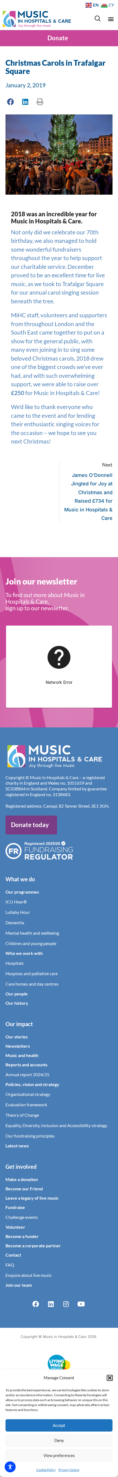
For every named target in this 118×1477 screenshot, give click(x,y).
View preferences (59, 1455)
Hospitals (14, 963)
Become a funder (22, 1236)
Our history (16, 1003)
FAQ (9, 1264)
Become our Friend (24, 1188)
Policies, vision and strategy (32, 1084)
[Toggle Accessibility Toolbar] (10, 1467)
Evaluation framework (26, 1104)
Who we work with (24, 953)
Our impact (19, 1024)
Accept (59, 1425)
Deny (59, 1440)
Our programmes (22, 891)
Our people (16, 993)
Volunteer (15, 1227)
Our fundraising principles (30, 1135)
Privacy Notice (68, 1470)
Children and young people (30, 943)
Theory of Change (22, 1115)
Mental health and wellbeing (32, 932)
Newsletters (17, 1046)
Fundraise (15, 1207)
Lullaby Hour (17, 912)
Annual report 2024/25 (27, 1074)
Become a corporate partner (33, 1245)
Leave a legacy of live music (32, 1197)
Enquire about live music (28, 1275)
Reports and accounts (26, 1064)
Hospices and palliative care (31, 973)
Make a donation (21, 1179)
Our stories (16, 1036)
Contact (13, 1254)
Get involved (20, 1166)
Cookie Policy (46, 1470)
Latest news (17, 1145)
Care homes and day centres (31, 983)
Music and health (21, 1055)
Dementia (14, 922)
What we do (20, 879)
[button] (110, 1378)
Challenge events (21, 1217)
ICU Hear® (16, 901)
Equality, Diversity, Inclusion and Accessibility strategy (56, 1125)
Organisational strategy (27, 1094)
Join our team (18, 1285)
